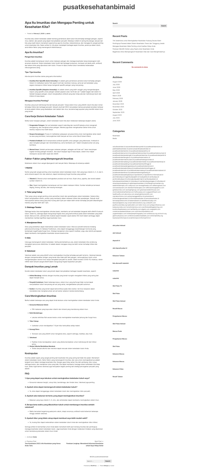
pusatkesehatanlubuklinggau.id (144, 168)
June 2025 (116, 121)
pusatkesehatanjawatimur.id (140, 151)
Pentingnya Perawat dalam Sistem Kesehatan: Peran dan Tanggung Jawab (138, 43)
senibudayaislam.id (151, 179)
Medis (35, 437)
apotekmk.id (149, 175)
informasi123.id (145, 218)
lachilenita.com (135, 209)
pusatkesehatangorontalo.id (144, 159)
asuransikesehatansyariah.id (135, 147)
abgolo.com (145, 209)
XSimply (106, 465)
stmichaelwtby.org (156, 216)
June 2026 (116, 87)
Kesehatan (116, 136)
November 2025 (118, 107)
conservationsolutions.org (136, 203)
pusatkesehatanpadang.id (122, 164)
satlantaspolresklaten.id (137, 183)
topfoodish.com (132, 205)
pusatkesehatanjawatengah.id (123, 155)
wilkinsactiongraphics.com (155, 188)
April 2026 (116, 93)
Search (115, 23)
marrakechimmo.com (120, 196)
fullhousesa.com (140, 192)
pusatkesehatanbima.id (121, 172)
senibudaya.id (154, 177)
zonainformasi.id (134, 218)
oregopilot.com (155, 209)
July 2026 (116, 84)
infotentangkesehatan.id (121, 198)
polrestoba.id (149, 196)
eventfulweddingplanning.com (152, 207)
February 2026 (118, 98)
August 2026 (117, 82)
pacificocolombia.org (120, 205)
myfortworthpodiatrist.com (144, 211)
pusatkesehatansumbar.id (139, 153)
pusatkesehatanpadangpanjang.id (124, 166)
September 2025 (118, 112)
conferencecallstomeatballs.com (138, 216)
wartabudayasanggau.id (148, 181)
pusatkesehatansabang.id (121, 162)
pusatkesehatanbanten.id (121, 151)
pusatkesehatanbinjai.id (157, 162)
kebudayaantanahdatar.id (121, 181)
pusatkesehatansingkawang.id (139, 172)
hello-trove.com (144, 205)
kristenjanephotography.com (136, 213)
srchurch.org (162, 213)
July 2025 (116, 118)
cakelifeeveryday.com (148, 201)
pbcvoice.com (129, 194)
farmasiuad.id (158, 175)
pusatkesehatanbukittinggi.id (141, 164)
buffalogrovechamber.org (155, 183)
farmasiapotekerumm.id (121, 201)
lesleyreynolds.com (119, 207)
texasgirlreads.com (145, 185)
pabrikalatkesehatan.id (120, 149)
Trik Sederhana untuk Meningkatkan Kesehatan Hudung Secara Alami (137, 41)
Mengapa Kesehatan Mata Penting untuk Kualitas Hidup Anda (134, 46)
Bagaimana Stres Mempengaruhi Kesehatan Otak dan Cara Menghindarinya (139, 52)
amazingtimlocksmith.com (144, 194)
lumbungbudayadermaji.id (135, 179)
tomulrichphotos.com (133, 207)
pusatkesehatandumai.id (144, 166)
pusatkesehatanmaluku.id (141, 157)
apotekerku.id (140, 175)
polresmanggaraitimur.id (136, 196)
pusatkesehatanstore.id (154, 147)
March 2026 (117, 96)
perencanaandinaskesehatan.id (139, 149)
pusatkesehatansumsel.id (157, 153)
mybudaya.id (135, 181)
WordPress (94, 465)
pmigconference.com (157, 205)
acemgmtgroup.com (133, 190)
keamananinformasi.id (120, 218)
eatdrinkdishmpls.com (120, 185)
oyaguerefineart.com (153, 192)
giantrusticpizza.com (120, 216)
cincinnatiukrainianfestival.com (123, 192)
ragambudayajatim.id (132, 177)
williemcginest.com (159, 185)
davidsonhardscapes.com (136, 188)
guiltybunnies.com (119, 190)
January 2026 (117, 101)
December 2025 (118, 104)
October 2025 (117, 109)
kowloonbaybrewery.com (121, 209)
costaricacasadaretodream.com (123, 211)
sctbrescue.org (152, 213)
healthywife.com (118, 194)
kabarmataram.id (135, 201)
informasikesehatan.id (137, 198)
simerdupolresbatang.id (121, 183)
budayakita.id (144, 177)
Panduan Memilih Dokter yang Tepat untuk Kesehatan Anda (133, 49)
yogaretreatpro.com (119, 213)
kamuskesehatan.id (152, 198)
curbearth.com (151, 203)
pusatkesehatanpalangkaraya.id (124, 175)
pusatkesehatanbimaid (99, 7)
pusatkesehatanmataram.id (156, 170)
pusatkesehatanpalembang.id (123, 168)
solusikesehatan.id (119, 147)
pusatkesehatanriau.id (141, 155)
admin (48, 33)
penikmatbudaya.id (119, 179)
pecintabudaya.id (119, 177)
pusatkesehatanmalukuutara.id (123, 159)
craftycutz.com (133, 185)
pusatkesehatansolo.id (120, 170)
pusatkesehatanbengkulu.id (122, 157)
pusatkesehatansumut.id (121, 153)
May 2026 (116, 90)
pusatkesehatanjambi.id (158, 155)
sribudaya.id (161, 181)
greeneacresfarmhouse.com (150, 190)
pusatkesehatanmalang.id (137, 170)
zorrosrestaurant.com (120, 188)
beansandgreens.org (120, 203)
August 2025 (117, 115)
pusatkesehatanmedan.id (139, 162)
